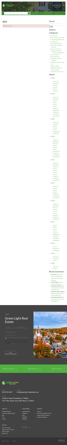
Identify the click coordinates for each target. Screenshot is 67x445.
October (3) (56, 194)
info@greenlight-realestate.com (28, 392)
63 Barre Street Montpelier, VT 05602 (15, 398)
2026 (53, 78)
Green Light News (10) (56, 43)
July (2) (55, 130)
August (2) (55, 108)
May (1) (55, 103)
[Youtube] (25, 427)
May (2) (55, 190)
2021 (52, 183)
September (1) (56, 110)
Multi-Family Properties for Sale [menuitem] (44, 413)
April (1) (55, 225)
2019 (52, 222)
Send (10, 352)
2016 (52, 253)
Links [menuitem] (3, 417)
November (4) (56, 114)
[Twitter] (27, 427)
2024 (53, 119)
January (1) (55, 97)
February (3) (56, 141)
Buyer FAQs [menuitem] (4, 433)
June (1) (55, 89)
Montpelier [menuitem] (24, 413)
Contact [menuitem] (4, 419)
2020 (53, 201)
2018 (52, 243)
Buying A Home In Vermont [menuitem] (8, 429)
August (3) (55, 91)
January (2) (55, 81)
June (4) (55, 211)
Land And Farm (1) (55, 54)
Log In (57, 5)
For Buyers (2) (54, 41)
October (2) (56, 112)
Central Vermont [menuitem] (26, 411)
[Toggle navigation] (63, 5)
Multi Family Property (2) (58, 52)
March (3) (55, 167)
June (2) (55, 128)
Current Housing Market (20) (57, 39)
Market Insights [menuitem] (5, 431)
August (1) (55, 176)
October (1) (55, 153)
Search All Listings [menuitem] (6, 427)
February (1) (56, 99)
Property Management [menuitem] (42, 417)
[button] (29, 13)
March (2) (55, 85)
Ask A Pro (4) (54, 35)
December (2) (56, 157)
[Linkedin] (23, 427)
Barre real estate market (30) (57, 37)
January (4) (55, 163)
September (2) (56, 131)
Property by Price (57, 368)
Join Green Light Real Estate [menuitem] (8, 413)
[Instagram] (29, 427)
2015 (52, 263)
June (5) (55, 172)
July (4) (55, 213)
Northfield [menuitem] (24, 417)
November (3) (56, 248)
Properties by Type (33, 368)
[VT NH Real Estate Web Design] (61, 441)
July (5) (55, 260)
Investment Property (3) (56, 51)
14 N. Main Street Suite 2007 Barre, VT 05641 (18, 401)
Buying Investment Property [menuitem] (43, 415)
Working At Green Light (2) (57, 71)
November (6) (56, 195)
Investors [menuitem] (39, 411)
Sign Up (53, 5)
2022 (53, 160)
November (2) (56, 155)
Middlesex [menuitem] (24, 419)
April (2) (55, 101)
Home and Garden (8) (56, 49)
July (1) (54, 106)
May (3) (55, 147)
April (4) (55, 87)
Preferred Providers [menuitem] (6, 411)
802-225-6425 (7, 392)
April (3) (55, 126)
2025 (53, 94)
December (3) (56, 116)
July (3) (55, 231)
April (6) (55, 145)
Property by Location (8, 368)
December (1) (56, 219)
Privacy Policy (13, 343)
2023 (53, 136)
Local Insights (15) (55, 56)
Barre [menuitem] (23, 415)
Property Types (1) (55, 66)
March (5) (55, 143)
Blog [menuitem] (3, 415)
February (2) (56, 83)
